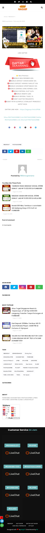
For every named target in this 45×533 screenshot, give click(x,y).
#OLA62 (12, 509)
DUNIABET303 (20, 357)
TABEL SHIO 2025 (8, 375)
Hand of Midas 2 (8, 360)
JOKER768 (34, 360)
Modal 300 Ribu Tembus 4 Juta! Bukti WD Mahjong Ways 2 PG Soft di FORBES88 (26, 208)
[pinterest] (27, 2)
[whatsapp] (39, 287)
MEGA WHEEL (19, 364)
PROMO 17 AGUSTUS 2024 (30, 367)
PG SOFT (17, 367)
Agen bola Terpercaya (19, 526)
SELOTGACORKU (19, 371)
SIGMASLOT (30, 371)
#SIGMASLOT (12, 445)
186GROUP (11, 16)
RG (37, 529)
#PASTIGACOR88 (32, 466)
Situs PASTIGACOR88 (12, 117)
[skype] (30, 2)
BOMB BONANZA (17, 353)
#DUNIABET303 (12, 466)
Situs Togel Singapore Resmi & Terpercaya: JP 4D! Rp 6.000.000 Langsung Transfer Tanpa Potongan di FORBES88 (27, 312)
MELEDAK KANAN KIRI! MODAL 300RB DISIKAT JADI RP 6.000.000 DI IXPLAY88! (26, 197)
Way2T (23, 529)
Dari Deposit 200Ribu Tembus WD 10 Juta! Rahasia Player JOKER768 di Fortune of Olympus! (26, 325)
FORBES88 (30, 357)
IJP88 (17, 360)
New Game (29, 364)
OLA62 (37, 364)
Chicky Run (28, 353)
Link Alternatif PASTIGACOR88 (28, 120)
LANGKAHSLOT (7, 364)
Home (5, 16)
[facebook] (15, 2)
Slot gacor (19, 523)
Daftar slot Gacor (32, 523)
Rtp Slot (31, 526)
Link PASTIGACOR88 (28, 117)
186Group (10, 523)
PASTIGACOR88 (16, 144)
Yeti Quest (26, 375)
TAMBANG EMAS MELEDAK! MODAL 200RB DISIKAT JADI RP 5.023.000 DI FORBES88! (27, 187)
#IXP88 (32, 445)
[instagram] (23, 2)
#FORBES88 (12, 487)
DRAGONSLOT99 (8, 357)
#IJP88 (32, 487)
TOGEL (18, 375)
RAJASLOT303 (7, 371)
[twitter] (19, 2)
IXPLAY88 (25, 360)
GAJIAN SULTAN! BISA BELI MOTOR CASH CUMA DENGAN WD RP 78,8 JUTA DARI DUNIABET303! (27, 338)
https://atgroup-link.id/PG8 (30, 109)
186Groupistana (7, 21)
